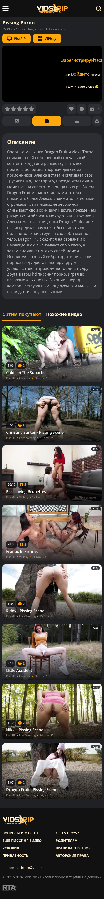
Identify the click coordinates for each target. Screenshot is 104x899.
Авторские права (72, 855)
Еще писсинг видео (22, 840)
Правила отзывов (73, 848)
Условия (10, 848)
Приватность (15, 855)
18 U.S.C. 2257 (67, 833)
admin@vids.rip (31, 867)
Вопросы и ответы (20, 833)
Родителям (67, 840)
